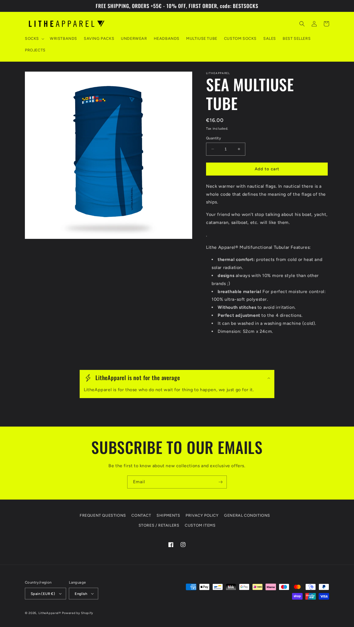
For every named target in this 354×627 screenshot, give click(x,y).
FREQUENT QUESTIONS (103, 515)
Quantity (213, 138)
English (81, 594)
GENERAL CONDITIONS (247, 515)
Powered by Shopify (77, 613)
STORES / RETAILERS (159, 525)
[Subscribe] (220, 482)
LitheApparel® (49, 613)
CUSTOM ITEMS (200, 525)
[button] (34, 39)
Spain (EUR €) (43, 594)
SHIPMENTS (168, 515)
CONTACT (141, 515)
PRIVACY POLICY (202, 515)
